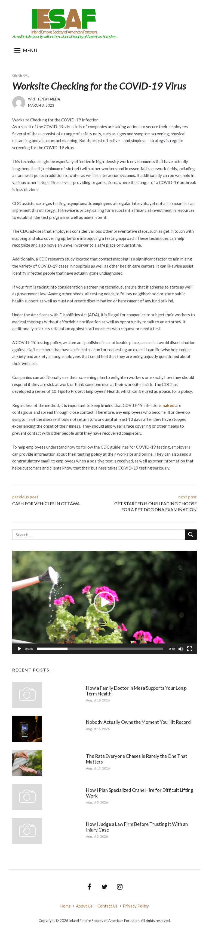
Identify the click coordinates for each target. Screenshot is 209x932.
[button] (104, 602)
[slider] (100, 649)
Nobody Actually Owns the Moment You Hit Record (138, 722)
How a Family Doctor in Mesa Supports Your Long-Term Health (137, 690)
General (20, 75)
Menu (30, 50)
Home (65, 905)
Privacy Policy (136, 905)
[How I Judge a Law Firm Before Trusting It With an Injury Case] (27, 830)
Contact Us (107, 905)
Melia (55, 99)
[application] (104, 602)
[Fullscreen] (189, 649)
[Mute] (181, 649)
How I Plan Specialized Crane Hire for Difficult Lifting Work (139, 792)
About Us (84, 905)
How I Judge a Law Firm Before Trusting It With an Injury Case (137, 826)
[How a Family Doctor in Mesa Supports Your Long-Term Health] (27, 694)
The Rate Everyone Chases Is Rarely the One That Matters (136, 758)
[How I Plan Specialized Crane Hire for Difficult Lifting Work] (27, 796)
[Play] (19, 649)
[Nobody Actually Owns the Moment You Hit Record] (27, 728)
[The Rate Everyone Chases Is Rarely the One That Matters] (27, 762)
